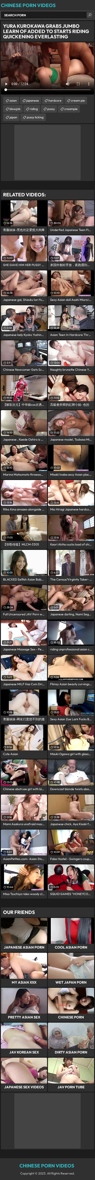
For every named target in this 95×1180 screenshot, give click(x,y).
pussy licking (35, 117)
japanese (32, 100)
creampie (71, 109)
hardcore (54, 100)
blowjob (15, 109)
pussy (51, 109)
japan (13, 117)
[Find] (90, 15)
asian (13, 100)
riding (34, 109)
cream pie (78, 100)
